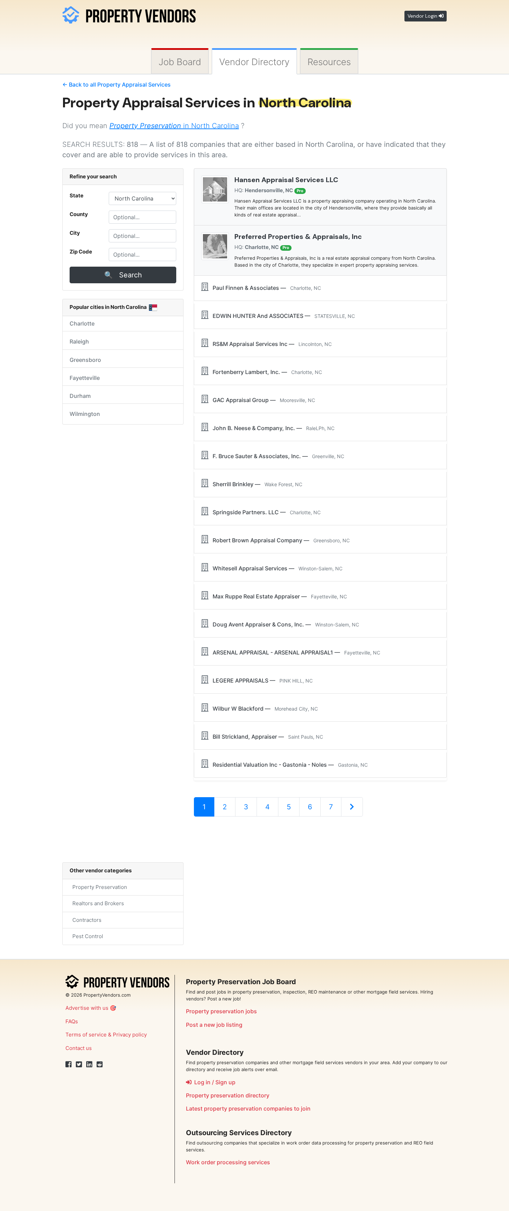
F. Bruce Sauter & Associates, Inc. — (276, 456)
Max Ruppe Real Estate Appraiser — (277, 596)
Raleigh (79, 341)
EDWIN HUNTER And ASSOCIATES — (281, 315)
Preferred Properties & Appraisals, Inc (298, 236)
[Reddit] (100, 1064)
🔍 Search (123, 275)
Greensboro (85, 359)
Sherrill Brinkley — (255, 484)
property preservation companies (248, 1108)
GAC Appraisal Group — (261, 400)
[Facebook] (68, 1064)
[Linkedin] (89, 1064)
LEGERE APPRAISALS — (260, 680)
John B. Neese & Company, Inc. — (271, 428)
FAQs (71, 1021)
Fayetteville (85, 377)
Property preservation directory (227, 1095)
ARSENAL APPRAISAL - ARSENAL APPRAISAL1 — (294, 652)
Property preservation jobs (221, 1011)
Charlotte (82, 323)
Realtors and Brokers (97, 903)
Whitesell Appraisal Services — (275, 568)
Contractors (85, 920)
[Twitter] (79, 1064)
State (76, 195)
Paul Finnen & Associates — (264, 287)
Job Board (180, 61)
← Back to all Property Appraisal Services (116, 84)
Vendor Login (423, 16)
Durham (80, 395)
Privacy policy (130, 1034)
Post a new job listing (214, 1024)
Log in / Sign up (213, 1082)
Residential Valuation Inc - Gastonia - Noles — (288, 764)
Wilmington (85, 413)
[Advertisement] (320, 844)
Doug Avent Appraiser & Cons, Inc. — (283, 624)
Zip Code (81, 251)
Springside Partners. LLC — (264, 512)
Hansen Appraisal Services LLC (286, 179)
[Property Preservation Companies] (129, 13)
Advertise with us (86, 1008)
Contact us (78, 1048)
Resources (329, 61)
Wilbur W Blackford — (263, 708)
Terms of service (86, 1034)
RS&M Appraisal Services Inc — (270, 343)
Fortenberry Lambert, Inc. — (265, 371)
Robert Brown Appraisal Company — (279, 540)
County (79, 214)
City (75, 233)
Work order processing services (228, 1162)
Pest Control (86, 936)
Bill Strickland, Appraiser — (265, 736)
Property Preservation (98, 887)
